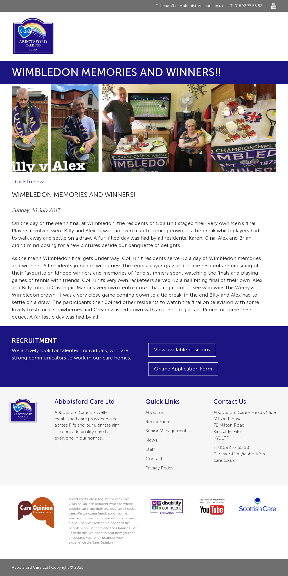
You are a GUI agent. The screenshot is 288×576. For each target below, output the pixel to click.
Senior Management (165, 430)
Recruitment (158, 421)
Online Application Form (183, 369)
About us (154, 412)
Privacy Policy (159, 468)
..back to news (29, 181)
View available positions (182, 350)
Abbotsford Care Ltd (33, 36)
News (151, 440)
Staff (150, 449)
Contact (154, 458)
